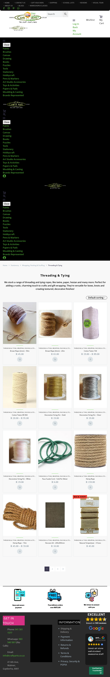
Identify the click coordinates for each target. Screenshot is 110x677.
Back (75, 27)
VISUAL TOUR (98, 3)
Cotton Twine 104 (90, 351)
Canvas (6, 55)
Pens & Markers (11, 78)
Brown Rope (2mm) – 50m (19, 351)
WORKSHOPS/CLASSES (38, 6)
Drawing (7, 58)
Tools (5, 68)
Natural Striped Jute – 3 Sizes (90, 543)
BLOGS (21, 6)
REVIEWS (83, 3)
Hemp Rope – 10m (20, 543)
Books (6, 61)
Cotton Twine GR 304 (20, 415)
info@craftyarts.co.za (14, 655)
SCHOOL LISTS (68, 3)
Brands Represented (13, 95)
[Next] (63, 569)
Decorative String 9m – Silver (90, 415)
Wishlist (90, 19)
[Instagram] (9, 8)
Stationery (8, 71)
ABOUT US (9, 6)
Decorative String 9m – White (20, 479)
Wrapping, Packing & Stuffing (33, 265)
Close (6, 44)
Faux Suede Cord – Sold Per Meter (55, 479)
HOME (7, 3)
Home (5, 265)
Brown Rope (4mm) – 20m (55, 351)
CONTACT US (20, 3)
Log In (76, 23)
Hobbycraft (8, 75)
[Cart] (101, 16)
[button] (4, 114)
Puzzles (6, 65)
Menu (74, 20)
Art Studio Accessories (14, 81)
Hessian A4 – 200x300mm (55, 543)
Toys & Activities (11, 85)
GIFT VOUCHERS (37, 3)
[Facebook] (4, 8)
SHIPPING (53, 3)
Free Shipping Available (32, 16)
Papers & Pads (10, 88)
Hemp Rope (90, 479)
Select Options (90, 359)
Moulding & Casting (13, 92)
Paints (6, 48)
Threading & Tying (10, 348)
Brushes (7, 51)
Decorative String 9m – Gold (55, 415)
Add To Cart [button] (19, 359)
